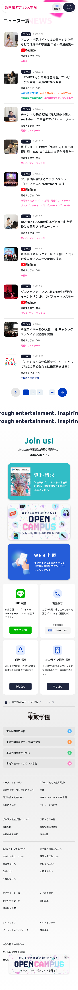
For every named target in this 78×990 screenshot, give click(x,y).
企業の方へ (8, 871)
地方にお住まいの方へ (13, 856)
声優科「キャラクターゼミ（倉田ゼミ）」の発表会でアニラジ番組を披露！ (47, 256)
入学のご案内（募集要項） (53, 782)
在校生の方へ (46, 871)
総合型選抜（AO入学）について (18, 789)
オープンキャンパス (12, 782)
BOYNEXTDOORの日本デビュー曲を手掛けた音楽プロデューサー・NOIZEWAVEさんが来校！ (46, 224)
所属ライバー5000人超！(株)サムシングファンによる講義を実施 (47, 331)
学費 (42, 789)
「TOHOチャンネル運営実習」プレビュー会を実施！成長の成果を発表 (47, 79)
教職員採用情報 (10, 834)
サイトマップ (9, 922)
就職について (9, 805)
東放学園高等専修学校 (13, 944)
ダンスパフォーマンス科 (33, 162)
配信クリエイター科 (30, 130)
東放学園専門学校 (29, 93)
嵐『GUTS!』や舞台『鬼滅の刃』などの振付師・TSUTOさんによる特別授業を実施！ (47, 149)
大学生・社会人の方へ (51, 848)
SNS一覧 (44, 834)
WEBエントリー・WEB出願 (53, 797)
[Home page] (6, 702)
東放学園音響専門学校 (32, 98)
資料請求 (44, 900)
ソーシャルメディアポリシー (17, 930)
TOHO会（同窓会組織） (14, 952)
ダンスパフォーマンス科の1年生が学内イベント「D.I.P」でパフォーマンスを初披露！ (47, 294)
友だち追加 (20, 630)
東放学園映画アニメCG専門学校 (55, 93)
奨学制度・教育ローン (13, 797)
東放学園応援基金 (48, 826)
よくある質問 (46, 893)
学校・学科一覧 (47, 819)
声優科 (24, 60)
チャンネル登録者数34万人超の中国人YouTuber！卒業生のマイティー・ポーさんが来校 (47, 117)
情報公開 (7, 826)
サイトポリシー (47, 922)
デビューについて (48, 805)
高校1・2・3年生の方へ (14, 848)
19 (52, 392)
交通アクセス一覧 (11, 893)
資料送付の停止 (10, 908)
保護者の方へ (9, 863)
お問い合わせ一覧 (11, 900)
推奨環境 (44, 930)
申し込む (20, 686)
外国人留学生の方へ (49, 856)
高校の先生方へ (47, 863)
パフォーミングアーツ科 (58, 205)
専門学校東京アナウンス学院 (58, 98)
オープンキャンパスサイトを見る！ (39, 970)
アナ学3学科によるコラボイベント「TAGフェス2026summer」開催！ (44, 181)
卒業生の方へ (9, 878)
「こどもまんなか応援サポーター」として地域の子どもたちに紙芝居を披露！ (47, 364)
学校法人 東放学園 (30, 377)
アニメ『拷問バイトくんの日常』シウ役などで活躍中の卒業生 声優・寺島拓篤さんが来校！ (47, 42)
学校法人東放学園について (16, 819)
